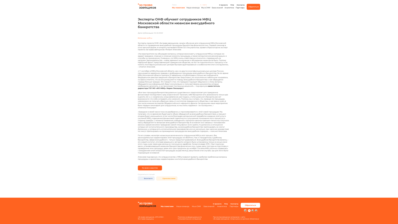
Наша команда (193, 8)
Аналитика (229, 8)
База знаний (217, 8)
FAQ (232, 5)
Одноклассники (168, 178)
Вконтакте (148, 178)
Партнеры (240, 8)
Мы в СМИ (205, 8)
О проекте (223, 5)
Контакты (241, 5)
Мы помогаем (178, 8)
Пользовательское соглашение (189, 219)
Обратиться (253, 7)
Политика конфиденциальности (190, 217)
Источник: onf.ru (145, 38)
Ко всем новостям (150, 168)
